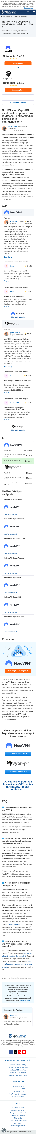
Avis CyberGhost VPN (18, 1089)
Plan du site (18, 1118)
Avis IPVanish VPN (18, 1096)
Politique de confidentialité (18, 1113)
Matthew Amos (15, 332)
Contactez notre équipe (18, 1110)
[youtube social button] (24, 1052)
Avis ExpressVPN (18, 1086)
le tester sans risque (15, 924)
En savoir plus (17, 63)
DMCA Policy (18, 1123)
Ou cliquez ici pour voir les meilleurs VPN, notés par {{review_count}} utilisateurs (18, 785)
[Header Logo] (8, 12)
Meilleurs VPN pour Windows (18, 1067)
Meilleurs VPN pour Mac (18, 1070)
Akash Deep (14, 221)
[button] (4, 1130)
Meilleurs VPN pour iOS (18, 1072)
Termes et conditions (18, 1115)
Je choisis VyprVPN (17, 771)
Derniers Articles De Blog (18, 1065)
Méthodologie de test (18, 1126)
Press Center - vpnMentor (18, 1120)
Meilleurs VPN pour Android (18, 1075)
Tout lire (7, 257)
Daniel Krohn (12, 126)
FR (28, 12)
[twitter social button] (15, 1052)
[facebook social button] (11, 1052)
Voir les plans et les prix (17, 671)
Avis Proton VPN (18, 1091)
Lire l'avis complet (18, 317)
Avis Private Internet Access (18, 1094)
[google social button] (19, 1052)
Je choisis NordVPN (17, 753)
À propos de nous (18, 1108)
